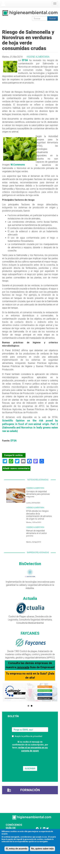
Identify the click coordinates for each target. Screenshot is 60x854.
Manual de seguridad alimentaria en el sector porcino (36, 533)
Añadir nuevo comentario (16, 468)
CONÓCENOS (14, 825)
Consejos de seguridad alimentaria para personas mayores (38, 494)
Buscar (52, 18)
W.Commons (18, 164)
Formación (30, 790)
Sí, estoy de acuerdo (16, 848)
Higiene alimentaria (38, 56)
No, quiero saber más (42, 848)
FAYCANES (30, 633)
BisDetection (30, 564)
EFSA (25, 60)
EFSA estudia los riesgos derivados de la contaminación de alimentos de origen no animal (39, 515)
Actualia (30, 598)
